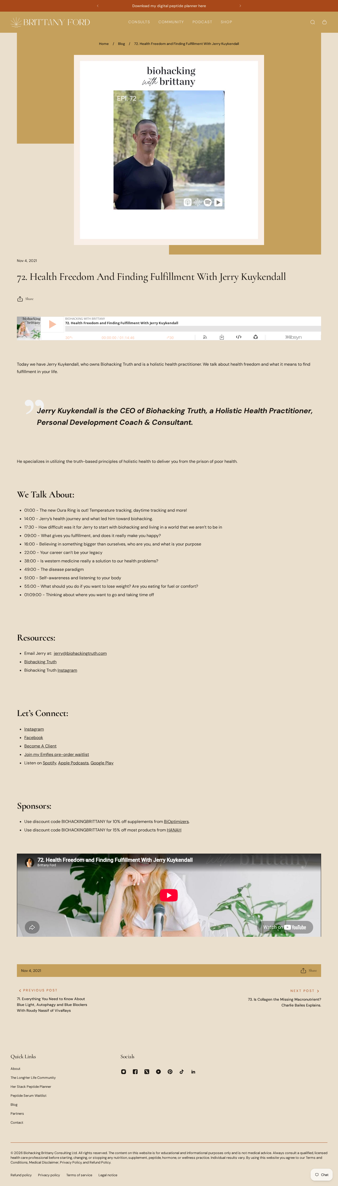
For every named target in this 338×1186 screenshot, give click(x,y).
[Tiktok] (181, 1071)
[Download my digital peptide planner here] (169, 6)
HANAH (174, 830)
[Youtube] (158, 1071)
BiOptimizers (176, 821)
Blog (121, 43)
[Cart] (324, 22)
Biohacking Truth (40, 662)
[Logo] (50, 22)
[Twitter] (147, 1071)
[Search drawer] (313, 22)
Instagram (67, 670)
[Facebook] (135, 1071)
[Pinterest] (170, 1071)
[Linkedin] (193, 1071)
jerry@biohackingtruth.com (80, 653)
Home (104, 43)
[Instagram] (123, 1071)
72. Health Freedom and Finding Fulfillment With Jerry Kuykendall (186, 43)
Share (29, 298)
